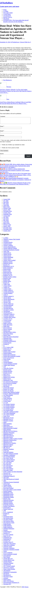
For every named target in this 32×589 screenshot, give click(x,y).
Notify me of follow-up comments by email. (13, 144)
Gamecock (6, 360)
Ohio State (6, 477)
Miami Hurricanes (8, 426)
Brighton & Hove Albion (9, 276)
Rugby (5, 515)
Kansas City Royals (8, 390)
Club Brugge (6, 311)
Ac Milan (5, 11)
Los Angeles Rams (8, 410)
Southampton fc (7, 531)
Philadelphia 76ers (8, 492)
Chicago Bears (7, 297)
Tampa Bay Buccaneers (9, 543)
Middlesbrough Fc (8, 434)
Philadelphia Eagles (8, 494)
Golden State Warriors (9, 365)
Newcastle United (8, 12)
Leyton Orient (7, 401)
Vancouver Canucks (8, 567)
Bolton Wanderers (8, 267)
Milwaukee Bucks (8, 437)
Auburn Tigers (7, 258)
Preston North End (8, 509)
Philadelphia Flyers (8, 495)
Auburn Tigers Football (9, 260)
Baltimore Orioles (7, 261)
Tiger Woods (6, 557)
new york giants (7, 462)
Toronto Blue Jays (8, 558)
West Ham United (8, 576)
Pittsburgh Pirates (7, 501)
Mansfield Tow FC (8, 419)
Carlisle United (7, 288)
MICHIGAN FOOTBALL (10, 431)
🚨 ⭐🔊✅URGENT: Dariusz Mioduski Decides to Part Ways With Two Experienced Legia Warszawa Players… (15, 183)
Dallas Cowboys (7, 323)
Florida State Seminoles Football (11, 356)
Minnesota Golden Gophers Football (12, 438)
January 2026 (6, 209)
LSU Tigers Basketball (9, 413)
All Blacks (6, 240)
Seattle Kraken (7, 524)
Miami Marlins (7, 429)
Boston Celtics (7, 270)
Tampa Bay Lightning (9, 545)
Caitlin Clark (6, 284)
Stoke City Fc (6, 536)
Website (2, 135)
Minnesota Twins (7, 441)
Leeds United (6, 396)
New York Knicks (8, 465)
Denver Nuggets (7, 329)
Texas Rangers (7, 555)
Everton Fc (6, 344)
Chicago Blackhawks (8, 299)
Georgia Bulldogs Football (10, 363)
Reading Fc (6, 513)
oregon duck (6, 483)
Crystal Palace (7, 14)
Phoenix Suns (6, 498)
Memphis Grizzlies (8, 420)
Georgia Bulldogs (7, 362)
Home (4, 9)
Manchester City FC (8, 417)
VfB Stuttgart (6, 570)
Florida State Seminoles (9, 354)
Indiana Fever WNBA (9, 377)
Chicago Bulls (7, 300)
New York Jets (7, 464)
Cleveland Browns (8, 308)
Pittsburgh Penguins (8, 500)
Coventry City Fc (7, 318)
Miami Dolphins (7, 423)
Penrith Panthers (7, 491)
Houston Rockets (7, 371)
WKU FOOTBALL (8, 581)
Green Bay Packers (8, 368)
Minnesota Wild (7, 446)
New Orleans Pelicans (9, 459)
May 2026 (6, 203)
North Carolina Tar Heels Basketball (12, 471)
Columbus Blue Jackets (9, 317)
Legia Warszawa (7, 398)
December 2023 (7, 227)
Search (2, 153)
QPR (4, 510)
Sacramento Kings (8, 516)
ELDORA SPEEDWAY (9, 341)
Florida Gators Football (9, 351)
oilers (4, 480)
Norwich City (6, 473)
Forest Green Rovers (8, 357)
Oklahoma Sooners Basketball (11, 482)
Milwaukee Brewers (8, 435)
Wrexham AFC (7, 584)
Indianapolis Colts (8, 380)
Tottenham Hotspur (8, 563)
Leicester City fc (7, 399)
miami (4, 422)
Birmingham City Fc (8, 266)
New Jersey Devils (8, 458)
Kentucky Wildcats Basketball (11, 393)
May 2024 (6, 220)
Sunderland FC (7, 539)
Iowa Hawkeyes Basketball (10, 381)
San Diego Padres (8, 519)
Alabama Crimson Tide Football (11, 239)
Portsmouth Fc (7, 507)
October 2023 (6, 230)
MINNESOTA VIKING (9, 443)
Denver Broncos (7, 327)
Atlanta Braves (7, 252)
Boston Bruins (7, 269)
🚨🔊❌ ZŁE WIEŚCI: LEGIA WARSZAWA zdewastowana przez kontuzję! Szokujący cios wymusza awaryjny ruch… (14, 170)
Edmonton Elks (7, 338)
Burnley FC (6, 282)
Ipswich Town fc (7, 17)
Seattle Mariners (7, 525)
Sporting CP (6, 533)
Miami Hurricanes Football (10, 428)
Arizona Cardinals (8, 245)
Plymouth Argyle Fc (8, 504)
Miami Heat (6, 425)
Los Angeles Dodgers (9, 407)
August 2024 (6, 215)
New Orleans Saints (8, 461)
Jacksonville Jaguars (8, 387)
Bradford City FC (7, 275)
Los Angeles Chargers (9, 404)
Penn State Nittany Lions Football (12, 489)
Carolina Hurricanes (8, 291)
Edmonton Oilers (7, 339)
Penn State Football (8, 488)
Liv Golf (5, 402)
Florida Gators (7, 350)
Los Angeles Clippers (8, 405)
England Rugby (7, 342)
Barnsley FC (6, 264)
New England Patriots (9, 456)
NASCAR (6, 450)
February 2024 (7, 224)
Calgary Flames (7, 285)
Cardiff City (6, 287)
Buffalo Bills (6, 279)
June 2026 (6, 202)
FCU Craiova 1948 (8, 347)
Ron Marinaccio (7, 80)
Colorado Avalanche (8, 315)
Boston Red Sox (7, 272)
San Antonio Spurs (8, 518)
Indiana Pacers (7, 378)
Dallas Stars (6, 326)
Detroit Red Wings (8, 333)
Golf (4, 366)
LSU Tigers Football (8, 414)
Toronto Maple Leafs (8, 560)
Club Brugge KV (7, 312)
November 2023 (7, 229)
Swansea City (6, 540)
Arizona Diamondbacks (9, 246)
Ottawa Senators (7, 486)
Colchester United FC (9, 314)
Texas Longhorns (7, 552)
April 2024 (6, 221)
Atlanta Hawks (7, 255)
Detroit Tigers (6, 335)
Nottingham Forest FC (9, 476)
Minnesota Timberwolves (9, 440)
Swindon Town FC (8, 542)
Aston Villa (6, 251)
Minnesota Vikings (8, 444)
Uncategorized (7, 15)
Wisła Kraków (7, 579)
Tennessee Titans (7, 546)
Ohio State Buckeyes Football (11, 479)
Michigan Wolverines (8, 432)
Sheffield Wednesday (8, 528)
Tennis (5, 551)
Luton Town (6, 416)
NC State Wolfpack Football (10, 453)
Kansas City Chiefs (8, 389)
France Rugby (7, 359)
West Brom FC (7, 575)
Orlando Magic (7, 485)
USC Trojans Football (9, 566)
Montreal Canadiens (8, 449)
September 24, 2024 (5, 42)
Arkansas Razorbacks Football (11, 249)
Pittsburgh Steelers (8, 503)
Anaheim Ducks (7, 243)
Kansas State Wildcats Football (11, 392)
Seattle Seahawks (7, 527)
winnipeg (5, 578)
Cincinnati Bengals (8, 305)
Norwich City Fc (7, 474)
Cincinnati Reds (7, 306)
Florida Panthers (7, 353)
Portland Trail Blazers (9, 506)
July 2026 (5, 200)
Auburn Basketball (8, 257)
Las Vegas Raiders (8, 395)
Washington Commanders (10, 572)
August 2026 (6, 199)
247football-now (15, 42)
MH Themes (25, 587)
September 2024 (7, 214)
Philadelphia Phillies (8, 497)
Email (1, 131)
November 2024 (7, 211)
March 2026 (6, 206)
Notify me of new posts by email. (10, 147)
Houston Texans (7, 372)
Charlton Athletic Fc (8, 296)
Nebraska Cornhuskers (9, 455)
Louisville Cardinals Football (10, 411)
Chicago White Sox (25, 42)
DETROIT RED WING (9, 332)
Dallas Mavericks (7, 324)
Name (1, 126)
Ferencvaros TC (7, 348)
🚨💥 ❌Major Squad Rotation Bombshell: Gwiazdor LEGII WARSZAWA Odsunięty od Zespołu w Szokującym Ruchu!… (15, 179)
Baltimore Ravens (8, 263)
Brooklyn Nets (7, 278)
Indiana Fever (6, 375)
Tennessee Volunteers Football (11, 549)
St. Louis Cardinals (8, 534)
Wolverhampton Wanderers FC (11, 582)
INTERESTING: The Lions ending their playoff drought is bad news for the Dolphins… (15, 20)
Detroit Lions (6, 330)
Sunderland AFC (7, 537)
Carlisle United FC (8, 290)
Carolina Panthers (7, 293)
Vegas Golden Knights (9, 569)
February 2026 (7, 208)
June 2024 (6, 218)
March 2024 (6, 223)
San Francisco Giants (8, 522)
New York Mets (7, 467)
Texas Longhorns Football (10, 554)
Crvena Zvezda (7, 320)
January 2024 (6, 226)
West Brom (6, 18)
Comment (2, 116)
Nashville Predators (8, 452)
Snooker (5, 530)
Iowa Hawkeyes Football (9, 383)
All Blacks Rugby (8, 242)
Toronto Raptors (7, 561)
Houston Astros (7, 369)
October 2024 (6, 212)
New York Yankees (8, 468)
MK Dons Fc (6, 447)
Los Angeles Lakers (8, 408)
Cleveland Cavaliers (8, 309)
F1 (4, 345)
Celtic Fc (5, 294)
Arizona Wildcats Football (10, 248)
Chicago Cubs (7, 302)
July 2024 (5, 217)
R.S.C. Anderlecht (8, 512)
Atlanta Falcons (7, 254)
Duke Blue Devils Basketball (10, 336)
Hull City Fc (6, 374)
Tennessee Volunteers (8, 548)
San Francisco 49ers (8, 521)
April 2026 (6, 205)
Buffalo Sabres (7, 281)
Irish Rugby (6, 386)
